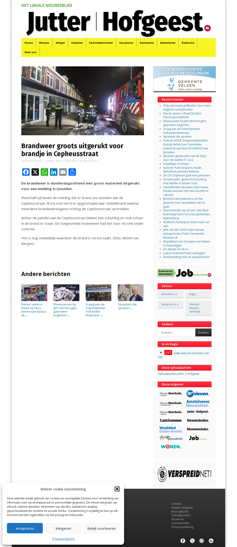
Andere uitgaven (182, 508)
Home (29, 42)
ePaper (60, 42)
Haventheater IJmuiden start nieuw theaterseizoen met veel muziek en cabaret (186, 191)
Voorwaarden (180, 523)
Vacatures (126, 42)
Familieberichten (101, 42)
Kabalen (77, 42)
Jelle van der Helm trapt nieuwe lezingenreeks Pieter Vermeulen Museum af (183, 234)
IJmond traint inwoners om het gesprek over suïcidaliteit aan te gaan (184, 203)
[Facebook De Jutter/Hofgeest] (183, 541)
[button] (117, 489)
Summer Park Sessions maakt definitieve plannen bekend (182, 170)
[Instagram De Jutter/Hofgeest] (201, 541)
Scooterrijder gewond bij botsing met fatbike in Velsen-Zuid (184, 181)
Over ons (31, 52)
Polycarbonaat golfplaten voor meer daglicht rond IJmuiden (187, 107)
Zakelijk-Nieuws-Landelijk (194, 307)
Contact (176, 504)
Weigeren (63, 528)
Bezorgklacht (179, 511)
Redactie (188, 42)
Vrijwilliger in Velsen (176, 164)
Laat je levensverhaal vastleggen (184, 253)
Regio (192, 294)
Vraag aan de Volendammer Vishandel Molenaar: (96, 309)
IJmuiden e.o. (91, 161)
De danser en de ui (175, 249)
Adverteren (167, 42)
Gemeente (147, 42)
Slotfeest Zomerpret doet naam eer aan (186, 224)
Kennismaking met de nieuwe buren (186, 257)
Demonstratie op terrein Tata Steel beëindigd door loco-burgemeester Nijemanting (186, 214)
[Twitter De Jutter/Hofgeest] (192, 541)
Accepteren (25, 528)
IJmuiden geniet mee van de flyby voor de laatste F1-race (184, 158)
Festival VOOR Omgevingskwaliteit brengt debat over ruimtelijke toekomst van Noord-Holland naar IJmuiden (186, 146)
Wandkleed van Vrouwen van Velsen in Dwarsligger (186, 243)
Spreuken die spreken (127, 306)
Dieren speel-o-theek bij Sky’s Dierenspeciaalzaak (33, 309)
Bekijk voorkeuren (101, 528)
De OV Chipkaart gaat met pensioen (186, 175)
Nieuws (44, 42)
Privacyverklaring (63, 539)
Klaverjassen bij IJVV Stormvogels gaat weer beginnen (65, 309)
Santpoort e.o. (170, 304)
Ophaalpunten (180, 515)
